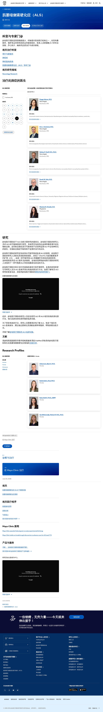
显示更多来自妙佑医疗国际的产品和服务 (16, 551)
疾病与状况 (7, 9)
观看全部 (4, 369)
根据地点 (4, 93)
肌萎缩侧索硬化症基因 (9, 494)
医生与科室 (26, 25)
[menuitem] (7, 25)
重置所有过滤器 (8, 132)
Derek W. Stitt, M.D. (46, 179)
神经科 (5, 58)
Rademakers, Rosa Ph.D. (47, 381)
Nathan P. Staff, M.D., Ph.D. (48, 152)
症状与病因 (7, 25)
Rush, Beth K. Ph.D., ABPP (48, 398)
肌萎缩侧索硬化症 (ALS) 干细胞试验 (14, 490)
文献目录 (33, 343)
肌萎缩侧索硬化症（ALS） (23, 15)
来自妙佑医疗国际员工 (9, 435)
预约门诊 (7, 19)
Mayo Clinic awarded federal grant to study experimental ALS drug (22, 531)
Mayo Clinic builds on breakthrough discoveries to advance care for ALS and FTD (27, 535)
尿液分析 (5, 511)
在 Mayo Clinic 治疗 (37, 25)
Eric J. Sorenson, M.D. (46, 127)
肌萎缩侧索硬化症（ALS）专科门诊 (16, 65)
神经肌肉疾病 (7, 61)
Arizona (4, 362)
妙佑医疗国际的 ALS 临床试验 (21, 332)
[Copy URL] (41, 294)
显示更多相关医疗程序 (9, 519)
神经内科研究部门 (42, 272)
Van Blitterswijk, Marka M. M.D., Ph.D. (51, 415)
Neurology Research (9, 74)
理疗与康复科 (7, 54)
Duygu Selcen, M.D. (46, 99)
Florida (4, 364)
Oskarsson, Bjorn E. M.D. (47, 364)
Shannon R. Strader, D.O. (47, 207)
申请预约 (7, 446)
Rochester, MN (9, 97)
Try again (31, 297)
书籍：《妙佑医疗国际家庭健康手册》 (15, 547)
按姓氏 (4, 101)
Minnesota (5, 367)
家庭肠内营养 (6, 506)
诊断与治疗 (17, 25)
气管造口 (5, 515)
